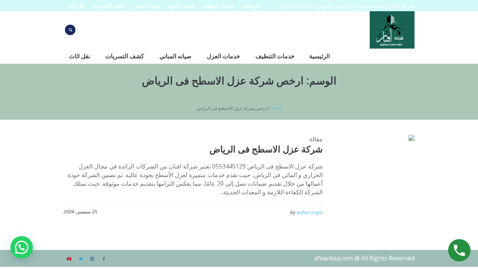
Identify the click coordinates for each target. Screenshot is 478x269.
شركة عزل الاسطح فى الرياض (266, 149)
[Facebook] (104, 259)
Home (276, 108)
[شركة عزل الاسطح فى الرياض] (374, 175)
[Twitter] (81, 259)
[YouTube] (69, 259)
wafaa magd (310, 212)
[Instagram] (92, 259)
